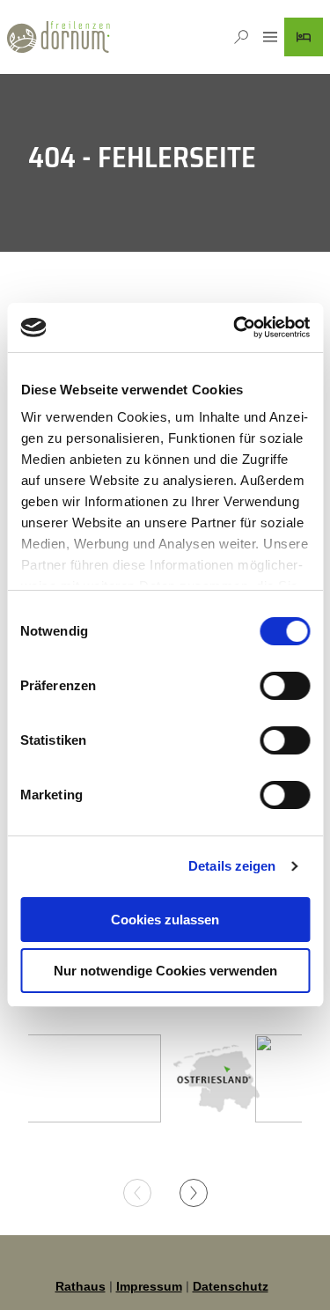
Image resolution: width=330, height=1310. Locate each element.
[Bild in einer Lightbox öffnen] (216, 1078)
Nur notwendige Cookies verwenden (165, 970)
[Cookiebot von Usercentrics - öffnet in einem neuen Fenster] (235, 327)
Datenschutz (230, 1286)
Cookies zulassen (165, 919)
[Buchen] (303, 37)
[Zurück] (137, 1193)
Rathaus (80, 1286)
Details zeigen (231, 865)
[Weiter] (194, 1193)
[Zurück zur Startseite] (58, 37)
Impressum (149, 1286)
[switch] (285, 686)
